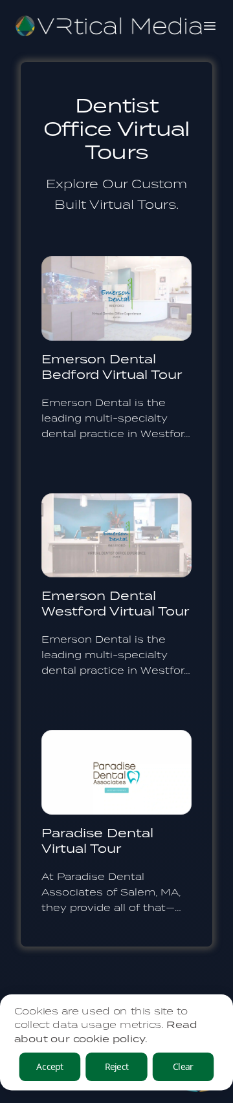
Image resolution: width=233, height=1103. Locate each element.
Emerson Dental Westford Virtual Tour (115, 603)
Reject (117, 1066)
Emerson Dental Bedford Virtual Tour (111, 366)
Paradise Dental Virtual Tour (97, 840)
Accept (49, 1066)
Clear (183, 1066)
